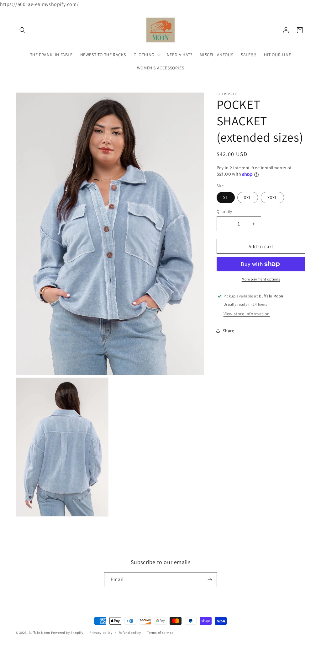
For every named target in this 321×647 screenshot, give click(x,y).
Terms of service (160, 632)
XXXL (272, 197)
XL (225, 197)
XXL (247, 197)
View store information (247, 314)
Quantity (224, 211)
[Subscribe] (210, 579)
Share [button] (228, 331)
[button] (22, 30)
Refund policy (130, 632)
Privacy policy (101, 632)
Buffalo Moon (39, 632)
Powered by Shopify (67, 632)
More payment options (261, 279)
